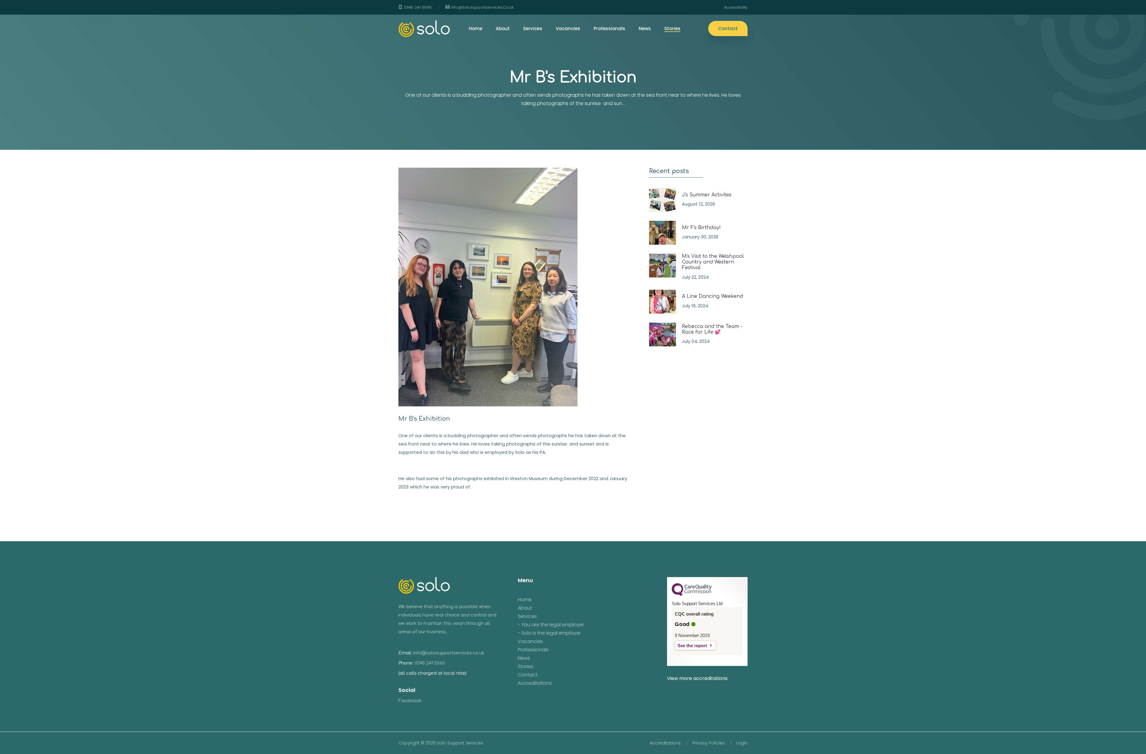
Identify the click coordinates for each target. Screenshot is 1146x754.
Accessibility (736, 7)
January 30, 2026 (700, 237)
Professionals (533, 650)
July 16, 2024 (695, 306)
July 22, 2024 (695, 277)
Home (525, 600)
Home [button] (475, 28)
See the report (692, 645)
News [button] (645, 28)
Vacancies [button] (568, 28)
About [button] (503, 28)
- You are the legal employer (551, 625)
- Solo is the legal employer (549, 633)
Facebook (409, 700)
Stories (525, 667)
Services (527, 616)
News (524, 658)
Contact (728, 28)
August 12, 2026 (698, 204)
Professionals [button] (609, 28)
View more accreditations (697, 678)
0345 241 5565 (418, 7)
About (525, 608)
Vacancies (530, 641)
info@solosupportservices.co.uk (482, 7)
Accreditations (535, 683)
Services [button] (532, 28)
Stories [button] (672, 28)
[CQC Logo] (692, 594)
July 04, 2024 (696, 341)
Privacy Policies (708, 743)
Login (742, 743)
